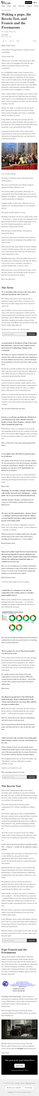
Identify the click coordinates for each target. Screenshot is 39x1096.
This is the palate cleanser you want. (13, 772)
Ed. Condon (4, 35)
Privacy (17, 1083)
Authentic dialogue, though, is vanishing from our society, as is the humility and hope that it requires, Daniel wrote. (17, 502)
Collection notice (30, 1083)
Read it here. (5, 486)
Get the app (28, 1087)
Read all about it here (8, 577)
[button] (3, 6)
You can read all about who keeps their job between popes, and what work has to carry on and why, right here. (18, 726)
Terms (22, 1083)
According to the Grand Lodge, (11, 996)
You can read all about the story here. (13, 408)
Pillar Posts (6, 10)
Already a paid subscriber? (19, 1070)
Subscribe (28, 2)
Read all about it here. (8, 543)
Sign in (35, 2)
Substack (10, 1092)
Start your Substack (15, 1087)
